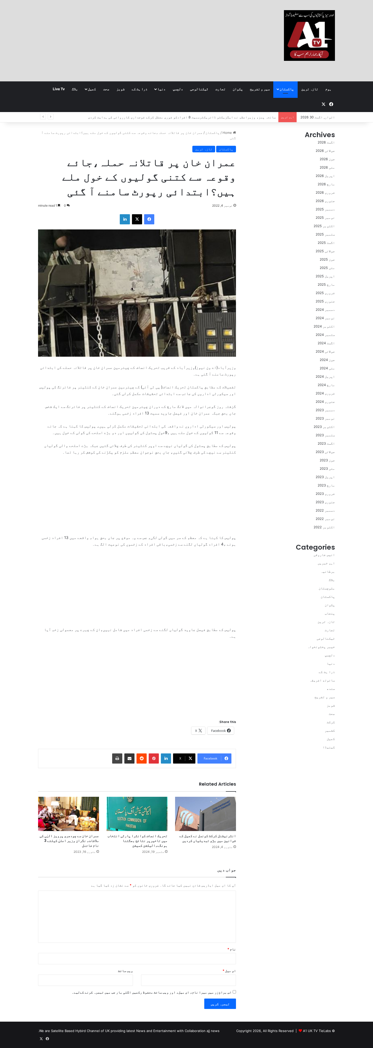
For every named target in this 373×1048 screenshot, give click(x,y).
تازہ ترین (309, 89)
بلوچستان (327, 588)
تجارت (220, 89)
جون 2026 (327, 159)
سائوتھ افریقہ (322, 680)
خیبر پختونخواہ (321, 647)
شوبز (120, 89)
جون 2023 (327, 460)
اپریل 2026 (325, 176)
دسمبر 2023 (325, 410)
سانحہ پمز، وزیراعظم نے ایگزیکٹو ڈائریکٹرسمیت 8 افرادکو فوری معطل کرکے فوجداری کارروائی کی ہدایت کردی (182, 117)
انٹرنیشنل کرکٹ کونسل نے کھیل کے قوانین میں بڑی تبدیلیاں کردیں (207, 838)
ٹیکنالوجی (199, 89)
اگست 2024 (326, 343)
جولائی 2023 (325, 452)
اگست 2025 (326, 243)
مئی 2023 (327, 468)
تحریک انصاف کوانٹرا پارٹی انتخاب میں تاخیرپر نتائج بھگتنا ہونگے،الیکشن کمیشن (137, 840)
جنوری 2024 (325, 402)
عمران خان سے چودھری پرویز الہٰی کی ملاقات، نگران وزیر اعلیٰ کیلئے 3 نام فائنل (69, 840)
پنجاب (330, 613)
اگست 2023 (326, 443)
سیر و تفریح (260, 89)
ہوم (328, 89)
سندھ (331, 688)
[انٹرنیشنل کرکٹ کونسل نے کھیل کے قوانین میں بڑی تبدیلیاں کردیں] (205, 814)
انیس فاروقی (324, 555)
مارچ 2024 (326, 385)
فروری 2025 (325, 293)
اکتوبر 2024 (324, 326)
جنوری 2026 (325, 201)
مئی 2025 (327, 268)
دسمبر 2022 (325, 510)
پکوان (238, 89)
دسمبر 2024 (325, 310)
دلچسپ (178, 89)
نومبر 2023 (325, 418)
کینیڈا (329, 747)
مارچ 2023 (326, 485)
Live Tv (59, 89)
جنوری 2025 (325, 301)
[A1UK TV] (309, 35)
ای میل (229, 971)
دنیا (161, 89)
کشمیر (330, 730)
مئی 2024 (327, 368)
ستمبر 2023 (325, 435)
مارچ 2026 (326, 184)
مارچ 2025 (326, 284)
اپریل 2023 (325, 477)
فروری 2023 (325, 494)
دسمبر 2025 (325, 209)
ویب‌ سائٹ (125, 971)
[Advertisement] (135, 40)
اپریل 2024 (325, 376)
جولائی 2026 (325, 151)
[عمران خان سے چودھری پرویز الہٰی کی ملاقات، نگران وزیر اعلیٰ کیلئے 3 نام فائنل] (68, 814)
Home (228, 133)
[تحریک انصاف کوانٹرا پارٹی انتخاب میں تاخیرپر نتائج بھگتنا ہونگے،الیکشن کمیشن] (137, 814)
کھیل (92, 89)
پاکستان (287, 89)
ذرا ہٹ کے (139, 89)
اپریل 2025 (325, 276)
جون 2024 (327, 360)
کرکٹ (331, 722)
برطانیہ (328, 571)
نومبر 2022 (325, 519)
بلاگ (75, 89)
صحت (106, 89)
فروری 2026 (325, 192)
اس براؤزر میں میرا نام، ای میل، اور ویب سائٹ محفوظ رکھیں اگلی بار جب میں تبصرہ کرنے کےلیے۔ (152, 992)
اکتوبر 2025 (324, 226)
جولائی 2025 (325, 251)
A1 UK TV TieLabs (317, 1031)
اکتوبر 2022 (324, 527)
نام (231, 949)
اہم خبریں (326, 563)
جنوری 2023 (325, 502)
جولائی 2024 (325, 351)
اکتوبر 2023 (324, 427)
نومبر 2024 (325, 318)
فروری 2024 (325, 393)
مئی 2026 (327, 167)
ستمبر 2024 (325, 335)
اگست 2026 (326, 142)
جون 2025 (327, 259)
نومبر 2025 (325, 217)
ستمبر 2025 (325, 234)
